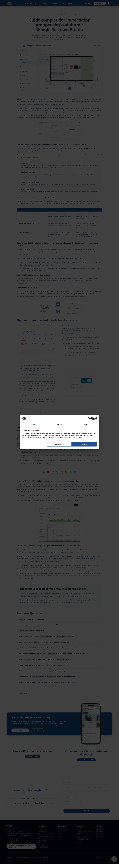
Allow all (84, 444)
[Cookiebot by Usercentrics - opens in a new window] (89, 418)
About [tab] (86, 424)
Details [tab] (59, 424)
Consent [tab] (33, 424)
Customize (58, 444)
